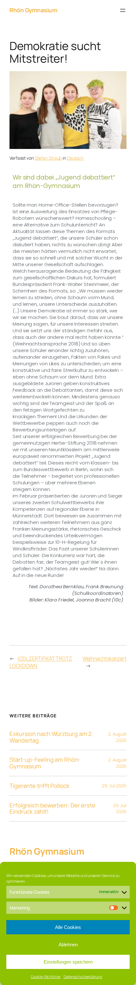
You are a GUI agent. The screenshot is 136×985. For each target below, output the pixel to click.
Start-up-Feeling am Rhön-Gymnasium (45, 762)
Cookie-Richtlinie (45, 976)
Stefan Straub (48, 158)
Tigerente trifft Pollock (39, 786)
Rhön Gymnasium (33, 10)
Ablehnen (68, 944)
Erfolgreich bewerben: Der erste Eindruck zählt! (52, 808)
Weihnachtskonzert (105, 658)
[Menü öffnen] (123, 10)
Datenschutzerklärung (83, 976)
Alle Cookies (68, 927)
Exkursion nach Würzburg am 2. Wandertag (51, 737)
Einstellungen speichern (68, 962)
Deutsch (75, 158)
